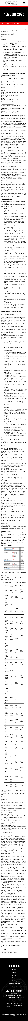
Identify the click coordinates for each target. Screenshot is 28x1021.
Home (14, 969)
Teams (14, 975)
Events (14, 978)
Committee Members (14, 983)
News (14, 972)
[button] (24, 3)
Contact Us (14, 986)
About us (8, 23)
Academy (14, 981)
